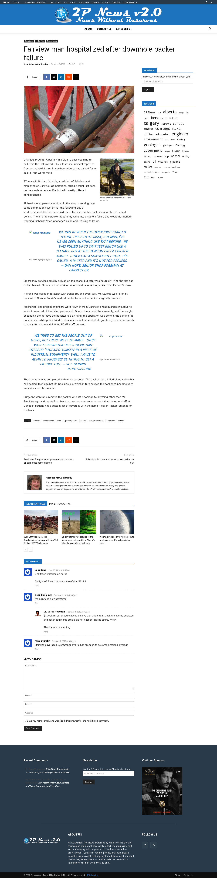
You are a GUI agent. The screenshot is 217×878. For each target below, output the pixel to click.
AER (159, 113)
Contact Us (104, 28)
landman (148, 156)
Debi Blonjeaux (43, 594)
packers (111, 421)
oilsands (163, 161)
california (166, 123)
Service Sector (52, 41)
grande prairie (70, 421)
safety (121, 421)
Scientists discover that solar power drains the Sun (110, 461)
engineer (180, 134)
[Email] (76, 77)
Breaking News (70, 2)
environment (153, 139)
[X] (211, 2)
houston (176, 151)
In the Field (40, 41)
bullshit (173, 118)
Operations (84, 2)
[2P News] (108, 15)
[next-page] (31, 550)
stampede (166, 172)
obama (147, 162)
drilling (148, 134)
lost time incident (96, 421)
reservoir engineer (172, 167)
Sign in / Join (56, 2)
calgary (151, 123)
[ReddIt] (68, 77)
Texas (175, 172)
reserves (157, 167)
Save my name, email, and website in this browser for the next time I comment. (68, 720)
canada (178, 123)
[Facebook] (206, 2)
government (153, 150)
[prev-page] (26, 550)
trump (160, 178)
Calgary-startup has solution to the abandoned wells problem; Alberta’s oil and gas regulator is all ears (78, 540)
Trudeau (149, 177)
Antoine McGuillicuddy (37, 64)
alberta (36, 421)
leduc (83, 421)
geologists (168, 145)
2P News (149, 112)
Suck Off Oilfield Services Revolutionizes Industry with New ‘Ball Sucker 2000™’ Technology (41, 540)
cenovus (148, 128)
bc (187, 112)
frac (59, 421)
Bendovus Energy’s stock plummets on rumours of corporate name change (49, 461)
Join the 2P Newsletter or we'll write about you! (166, 76)
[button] (210, 29)
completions (48, 421)
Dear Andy (176, 129)
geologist (152, 144)
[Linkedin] (61, 77)
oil (154, 161)
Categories (123, 28)
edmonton (163, 134)
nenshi (175, 156)
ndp (167, 156)
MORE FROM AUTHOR (60, 504)
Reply (37, 585)
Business (116, 2)
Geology (180, 145)
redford (148, 166)
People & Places (130, 2)
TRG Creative (92, 875)
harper (167, 151)
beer (146, 118)
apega (181, 113)
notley (186, 156)
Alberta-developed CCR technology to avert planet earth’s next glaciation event (117, 540)
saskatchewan (151, 172)
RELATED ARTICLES (35, 504)
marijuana (158, 156)
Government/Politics (100, 2)
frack (173, 140)
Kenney (185, 151)
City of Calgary (162, 128)
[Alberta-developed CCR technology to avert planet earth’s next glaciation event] (117, 522)
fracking (181, 139)
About (88, 28)
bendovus (159, 117)
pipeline (175, 161)
